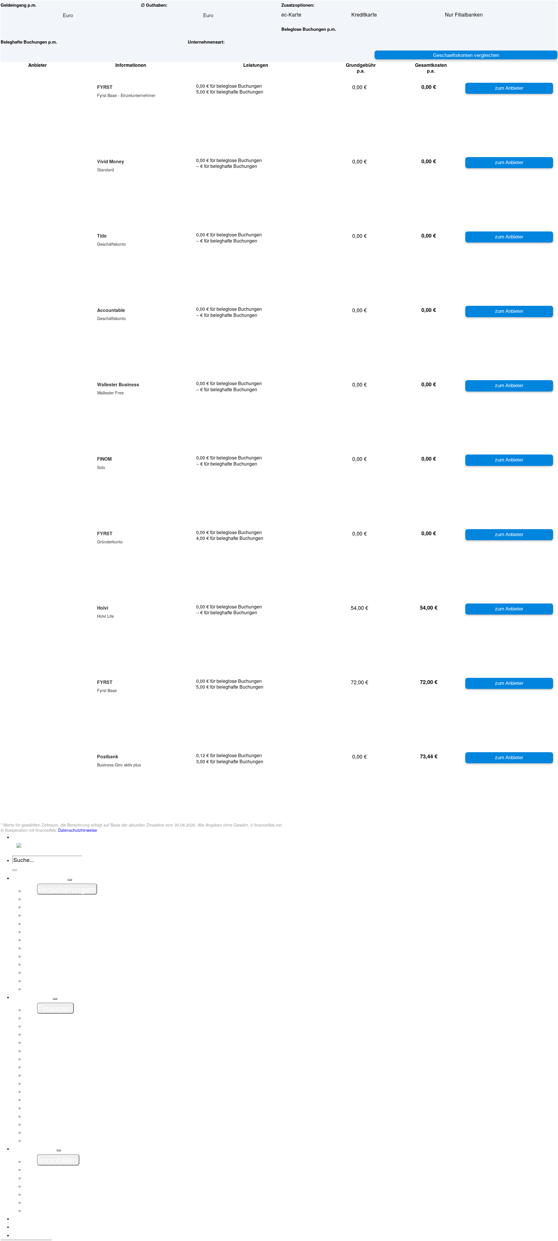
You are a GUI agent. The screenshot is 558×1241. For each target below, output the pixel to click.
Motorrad (47, 948)
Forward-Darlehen (58, 1202)
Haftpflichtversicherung (63, 923)
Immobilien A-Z (54, 1178)
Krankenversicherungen (64, 940)
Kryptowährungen (57, 1099)
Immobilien (33, 1149)
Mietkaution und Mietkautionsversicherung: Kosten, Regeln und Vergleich (121, 1108)
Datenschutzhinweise (77, 830)
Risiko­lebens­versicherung (66, 972)
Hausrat (46, 932)
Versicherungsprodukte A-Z (68, 907)
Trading (45, 1140)
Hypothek (48, 1210)
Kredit (44, 1083)
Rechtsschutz (52, 956)
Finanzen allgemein (59, 1018)
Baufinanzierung (56, 1186)
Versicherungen (39, 878)
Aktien (44, 1034)
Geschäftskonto (55, 1059)
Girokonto (48, 1067)
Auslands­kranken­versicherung (72, 964)
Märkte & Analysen (43, 1219)
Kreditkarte (49, 1091)
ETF (42, 1042)
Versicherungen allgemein (67, 899)
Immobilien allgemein (61, 1169)
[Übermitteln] (14, 870)
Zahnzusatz (50, 989)
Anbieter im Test (39, 1227)
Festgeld (47, 1051)
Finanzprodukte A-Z (60, 1026)
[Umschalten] (69, 880)
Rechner (31, 1235)
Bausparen (49, 1194)
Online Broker (53, 1124)
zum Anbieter (509, 88)
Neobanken (50, 1116)
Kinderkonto (51, 1075)
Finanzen (31, 997)
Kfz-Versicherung (57, 915)
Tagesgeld (49, 1132)
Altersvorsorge (54, 981)
